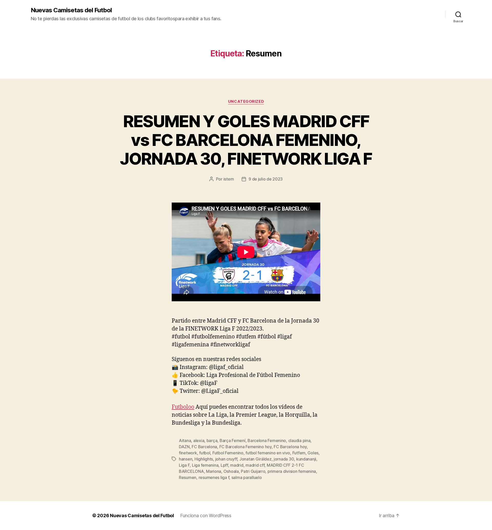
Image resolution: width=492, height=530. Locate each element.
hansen (185, 459)
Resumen (187, 477)
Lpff (224, 465)
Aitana (185, 440)
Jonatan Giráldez (255, 459)
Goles (313, 452)
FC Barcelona (204, 446)
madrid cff (254, 465)
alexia (198, 440)
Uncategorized (246, 101)
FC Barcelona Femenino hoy (245, 446)
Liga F (184, 465)
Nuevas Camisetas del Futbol (71, 10)
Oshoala (231, 471)
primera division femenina (292, 471)
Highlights (203, 459)
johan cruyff (226, 459)
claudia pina (299, 440)
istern (228, 179)
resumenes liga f (214, 477)
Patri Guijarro (253, 471)
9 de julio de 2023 (266, 179)
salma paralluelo (246, 477)
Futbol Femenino (227, 452)
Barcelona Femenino (267, 440)
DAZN (184, 446)
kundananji (306, 459)
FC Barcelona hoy (290, 446)
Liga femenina (205, 465)
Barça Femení (232, 440)
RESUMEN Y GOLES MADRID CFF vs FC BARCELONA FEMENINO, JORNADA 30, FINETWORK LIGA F (246, 139)
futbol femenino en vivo (267, 452)
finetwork (188, 452)
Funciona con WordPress (205, 515)
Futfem (298, 452)
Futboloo (183, 407)
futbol (204, 452)
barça (212, 440)
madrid (236, 465)
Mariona (213, 471)
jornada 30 (284, 459)
